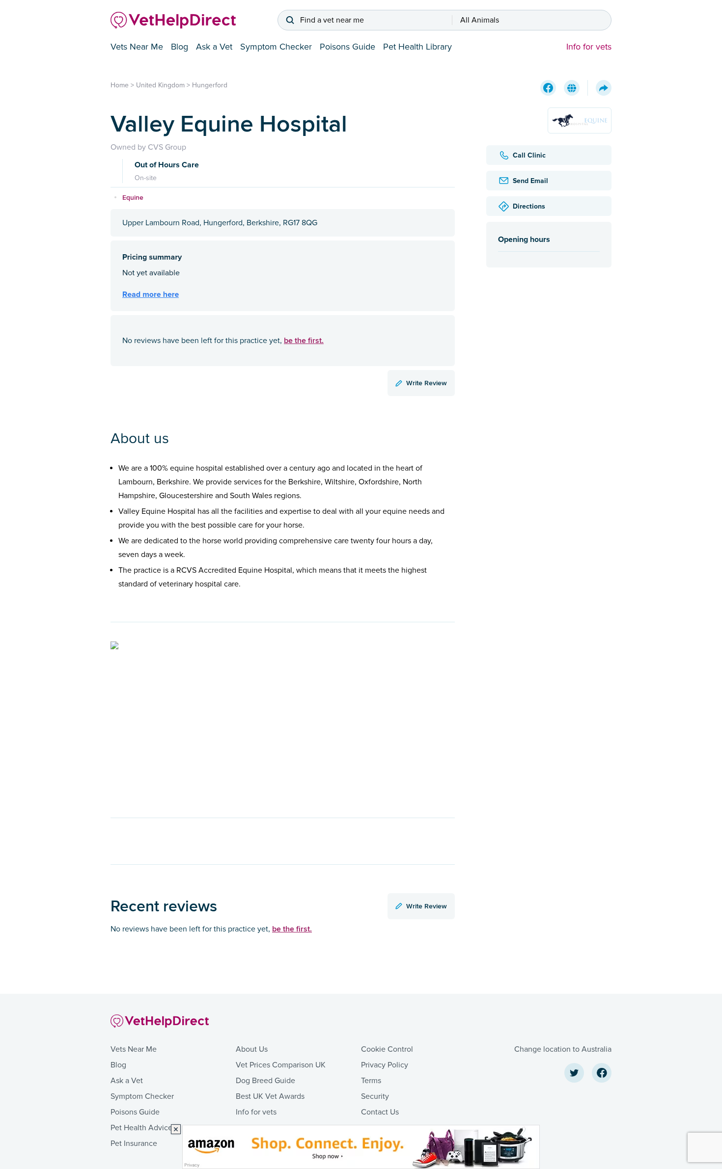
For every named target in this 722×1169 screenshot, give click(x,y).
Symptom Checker (276, 46)
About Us (252, 1049)
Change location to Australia (562, 1049)
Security (375, 1096)
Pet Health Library (417, 46)
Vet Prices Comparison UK (281, 1065)
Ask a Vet (214, 46)
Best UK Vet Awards (270, 1096)
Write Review (426, 383)
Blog (179, 46)
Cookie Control (387, 1049)
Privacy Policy (384, 1065)
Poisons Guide (347, 46)
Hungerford (209, 85)
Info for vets (588, 46)
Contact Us (380, 1112)
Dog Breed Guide (265, 1081)
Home (120, 85)
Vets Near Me (137, 46)
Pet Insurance (134, 1143)
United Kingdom (160, 85)
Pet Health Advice (141, 1128)
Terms (371, 1081)
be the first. (304, 340)
